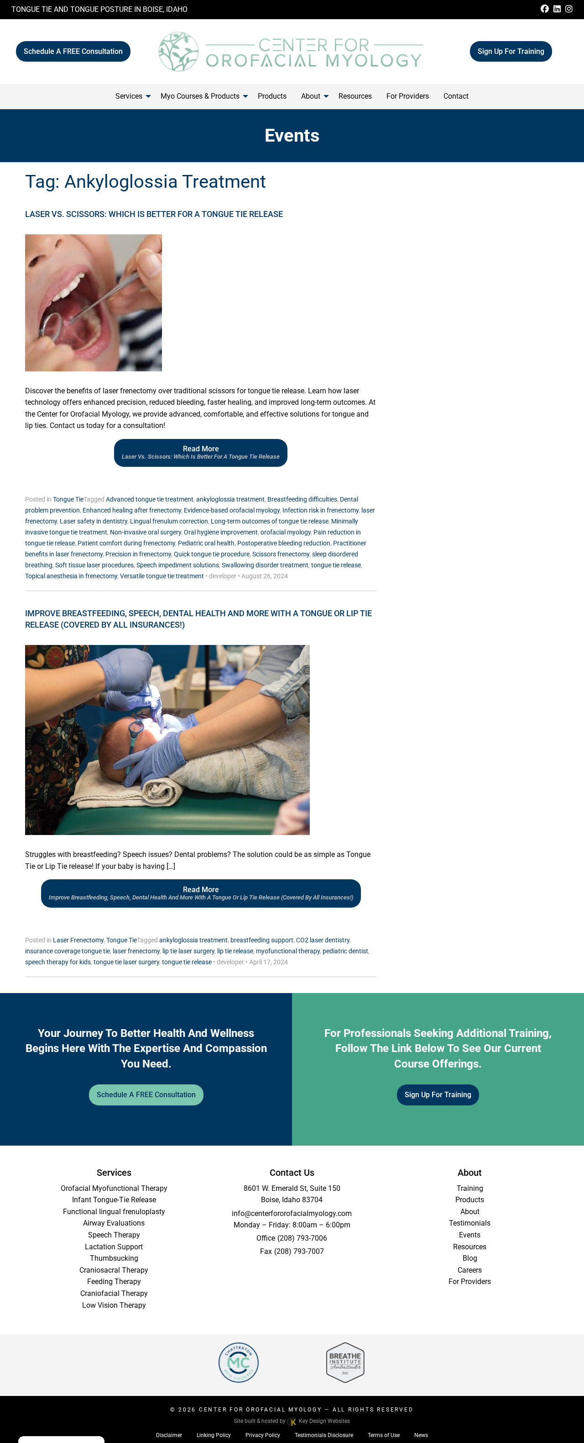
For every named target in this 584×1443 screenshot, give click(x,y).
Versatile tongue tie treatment (162, 576)
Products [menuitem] (272, 96)
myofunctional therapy (288, 951)
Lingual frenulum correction (169, 521)
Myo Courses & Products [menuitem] (200, 96)
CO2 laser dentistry (322, 940)
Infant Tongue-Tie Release (114, 1199)
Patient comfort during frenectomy (126, 543)
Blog (470, 1258)
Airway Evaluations (114, 1223)
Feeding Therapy (114, 1281)
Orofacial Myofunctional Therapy (114, 1188)
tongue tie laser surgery (126, 962)
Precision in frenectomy (138, 554)
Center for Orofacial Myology (260, 1409)
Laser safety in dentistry (93, 521)
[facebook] (545, 9)
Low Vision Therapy (114, 1305)
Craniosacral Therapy (113, 1270)
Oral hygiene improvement (221, 532)
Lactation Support (114, 1246)
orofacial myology (286, 532)
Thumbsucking (114, 1258)
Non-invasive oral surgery (145, 532)
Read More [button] (201, 452)
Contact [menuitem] (456, 96)
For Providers (469, 1281)
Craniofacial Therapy (114, 1293)
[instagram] (569, 9)
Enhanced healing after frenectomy (132, 510)
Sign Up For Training (511, 51)
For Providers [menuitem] (407, 96)
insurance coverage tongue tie (67, 951)
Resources (469, 1246)
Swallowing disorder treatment (265, 565)
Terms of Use (384, 1435)
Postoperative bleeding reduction (283, 543)
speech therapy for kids (58, 962)
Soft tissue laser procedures (94, 565)
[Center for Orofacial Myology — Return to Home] (292, 51)
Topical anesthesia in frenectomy (71, 576)
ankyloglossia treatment (230, 499)
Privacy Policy (262, 1435)
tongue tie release (336, 565)
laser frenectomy (136, 951)
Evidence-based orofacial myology (232, 510)
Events (469, 1235)
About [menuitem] (310, 96)
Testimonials (469, 1223)
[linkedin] (557, 9)
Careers (470, 1270)
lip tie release (235, 951)
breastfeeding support (261, 940)
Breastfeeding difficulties (302, 499)
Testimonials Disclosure (324, 1435)
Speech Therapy (114, 1235)
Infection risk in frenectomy (320, 510)
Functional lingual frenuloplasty (114, 1211)
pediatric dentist (345, 951)
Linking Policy (214, 1435)
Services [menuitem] (128, 96)
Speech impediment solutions (177, 565)
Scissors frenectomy (280, 554)
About (470, 1211)
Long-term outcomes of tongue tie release (269, 521)
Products (469, 1199)
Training (470, 1188)
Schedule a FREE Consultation (73, 51)
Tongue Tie (68, 499)
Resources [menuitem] (355, 96)
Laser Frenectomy (78, 940)
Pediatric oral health (206, 543)
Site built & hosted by (292, 1421)
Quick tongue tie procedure (212, 554)
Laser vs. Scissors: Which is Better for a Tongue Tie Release (154, 214)
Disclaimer (169, 1435)
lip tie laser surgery (188, 951)
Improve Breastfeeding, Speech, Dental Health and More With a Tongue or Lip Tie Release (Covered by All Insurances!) (198, 618)
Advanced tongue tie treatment (149, 499)
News (421, 1435)
